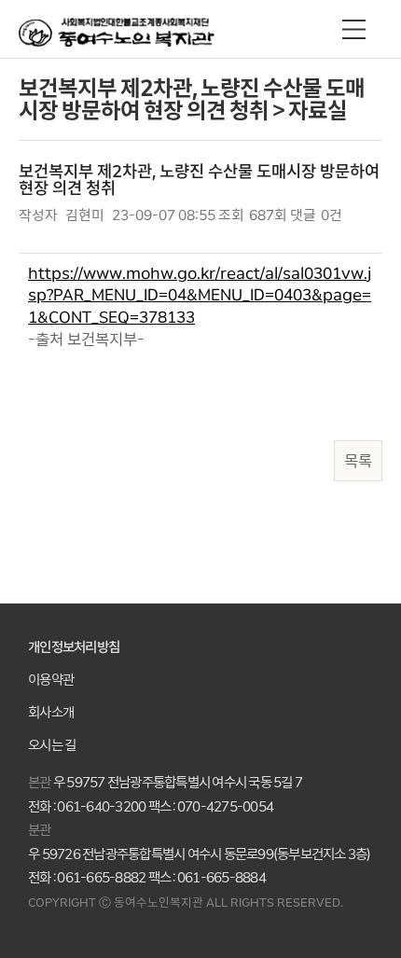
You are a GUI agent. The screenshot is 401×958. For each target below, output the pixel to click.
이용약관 (51, 680)
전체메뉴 (353, 29)
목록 (358, 461)
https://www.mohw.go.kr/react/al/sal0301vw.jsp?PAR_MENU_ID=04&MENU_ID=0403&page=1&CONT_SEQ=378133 (199, 295)
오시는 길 (52, 746)
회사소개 (51, 713)
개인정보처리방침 (73, 648)
